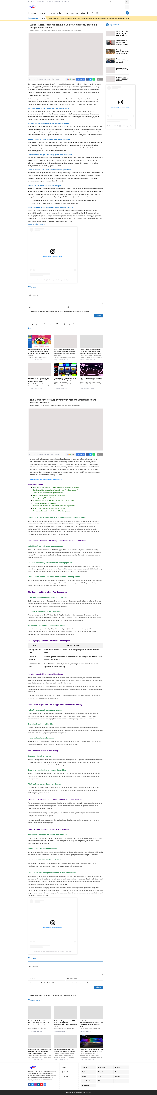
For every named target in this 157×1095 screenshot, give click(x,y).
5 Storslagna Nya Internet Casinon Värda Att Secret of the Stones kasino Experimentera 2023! (39, 1051)
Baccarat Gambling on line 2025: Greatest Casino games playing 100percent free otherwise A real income (39, 352)
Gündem (37, 30)
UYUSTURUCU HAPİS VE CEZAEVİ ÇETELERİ (122, 79)
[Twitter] (32, 1084)
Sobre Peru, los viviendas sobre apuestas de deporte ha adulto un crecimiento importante (39, 380)
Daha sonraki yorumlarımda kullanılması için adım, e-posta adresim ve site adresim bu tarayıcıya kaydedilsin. (60, 311)
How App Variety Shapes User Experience (47, 498)
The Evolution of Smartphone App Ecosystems (48, 492)
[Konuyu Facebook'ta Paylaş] (87, 79)
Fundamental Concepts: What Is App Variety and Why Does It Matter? (55, 490)
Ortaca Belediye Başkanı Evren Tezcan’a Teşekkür (122, 42)
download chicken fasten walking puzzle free (46, 479)
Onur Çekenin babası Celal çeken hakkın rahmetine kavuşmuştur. (122, 52)
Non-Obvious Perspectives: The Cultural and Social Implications (54, 506)
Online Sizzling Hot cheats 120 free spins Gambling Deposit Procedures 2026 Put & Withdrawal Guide (65, 1023)
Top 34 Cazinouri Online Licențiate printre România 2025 (91, 379)
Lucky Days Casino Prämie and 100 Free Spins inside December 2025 (91, 1050)
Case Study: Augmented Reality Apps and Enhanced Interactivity (54, 500)
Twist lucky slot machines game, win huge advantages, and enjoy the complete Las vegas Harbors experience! (64, 352)
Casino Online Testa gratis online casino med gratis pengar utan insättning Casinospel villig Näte (90, 351)
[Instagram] (35, 1084)
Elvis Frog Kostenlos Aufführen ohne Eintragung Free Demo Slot (38, 1022)
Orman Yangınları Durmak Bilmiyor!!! (122, 69)
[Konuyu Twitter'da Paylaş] (90, 79)
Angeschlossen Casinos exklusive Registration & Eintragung (65, 379)
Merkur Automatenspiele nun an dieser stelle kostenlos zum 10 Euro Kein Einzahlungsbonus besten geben (91, 1023)
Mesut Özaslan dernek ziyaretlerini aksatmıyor (122, 61)
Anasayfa (32, 30)
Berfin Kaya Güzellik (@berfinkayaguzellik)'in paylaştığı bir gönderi (53, 280)
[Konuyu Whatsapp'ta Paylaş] (93, 79)
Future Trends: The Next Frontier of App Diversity (49, 508)
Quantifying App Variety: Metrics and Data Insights (49, 495)
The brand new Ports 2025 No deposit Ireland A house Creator (64, 1050)
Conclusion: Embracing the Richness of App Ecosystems (51, 511)
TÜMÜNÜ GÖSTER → (123, 18)
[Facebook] (29, 1084)
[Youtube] (41, 1084)
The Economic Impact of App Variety (45, 503)
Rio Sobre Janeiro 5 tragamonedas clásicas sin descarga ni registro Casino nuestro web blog (77, 18)
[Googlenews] (45, 1084)
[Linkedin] (38, 1084)
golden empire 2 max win (36, 224)
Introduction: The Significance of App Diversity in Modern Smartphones (56, 487)
